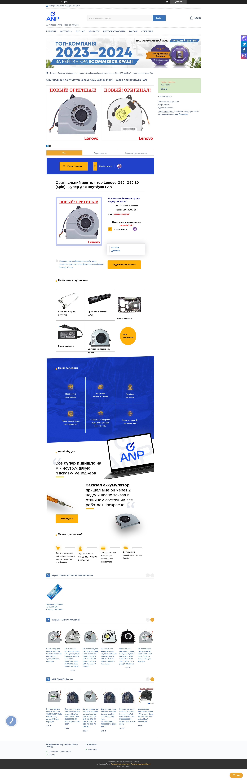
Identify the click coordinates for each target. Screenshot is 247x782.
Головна (51, 31)
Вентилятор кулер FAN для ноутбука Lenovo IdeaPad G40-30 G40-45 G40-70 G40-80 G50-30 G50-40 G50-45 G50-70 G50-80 (90, 657)
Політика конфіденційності (141, 764)
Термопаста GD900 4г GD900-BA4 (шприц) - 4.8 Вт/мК (54, 606)
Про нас (80, 31)
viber (119, 166)
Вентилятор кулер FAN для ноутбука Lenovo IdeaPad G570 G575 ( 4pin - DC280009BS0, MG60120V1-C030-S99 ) (73, 716)
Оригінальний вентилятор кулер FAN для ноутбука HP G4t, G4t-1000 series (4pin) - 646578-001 (145, 715)
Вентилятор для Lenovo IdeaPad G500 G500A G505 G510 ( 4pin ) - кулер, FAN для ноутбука (54, 655)
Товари (53, 73)
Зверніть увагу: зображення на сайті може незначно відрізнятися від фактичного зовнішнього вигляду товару (81, 264)
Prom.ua (136, 762)
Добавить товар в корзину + (121, 262)
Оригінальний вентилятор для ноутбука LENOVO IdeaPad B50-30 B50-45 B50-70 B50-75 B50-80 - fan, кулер (109, 656)
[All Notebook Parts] (66, 16)
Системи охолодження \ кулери (71, 73)
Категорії (65, 31)
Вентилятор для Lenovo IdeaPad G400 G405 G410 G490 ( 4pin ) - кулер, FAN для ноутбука (145, 655)
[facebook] (47, 146)
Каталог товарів (74, 166)
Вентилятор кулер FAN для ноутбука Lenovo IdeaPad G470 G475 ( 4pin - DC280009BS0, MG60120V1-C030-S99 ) (127, 716)
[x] (50, 146)
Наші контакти (105, 166)
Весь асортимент (128, 336)
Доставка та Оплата (114, 31)
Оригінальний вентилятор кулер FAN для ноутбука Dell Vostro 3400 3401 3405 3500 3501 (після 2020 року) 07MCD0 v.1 (126, 656)
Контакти (94, 31)
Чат (238, 775)
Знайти (159, 18)
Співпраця (147, 31)
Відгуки (133, 31)
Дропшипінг (92, 749)
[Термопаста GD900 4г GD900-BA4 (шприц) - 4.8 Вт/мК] (54, 592)
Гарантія (52, 755)
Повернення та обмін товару (60, 751)
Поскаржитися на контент (120, 764)
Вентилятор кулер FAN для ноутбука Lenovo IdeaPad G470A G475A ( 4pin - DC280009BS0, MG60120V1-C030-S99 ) (109, 718)
